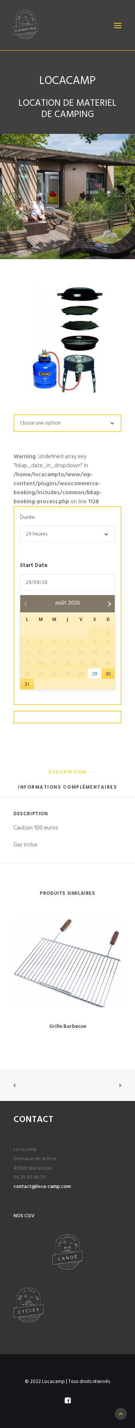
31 (27, 684)
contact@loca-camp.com (42, 1186)
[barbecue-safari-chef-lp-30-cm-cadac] (68, 340)
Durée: (28, 517)
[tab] (67, 775)
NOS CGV (24, 1216)
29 (94, 673)
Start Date (34, 565)
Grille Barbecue (67, 1026)
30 (108, 673)
